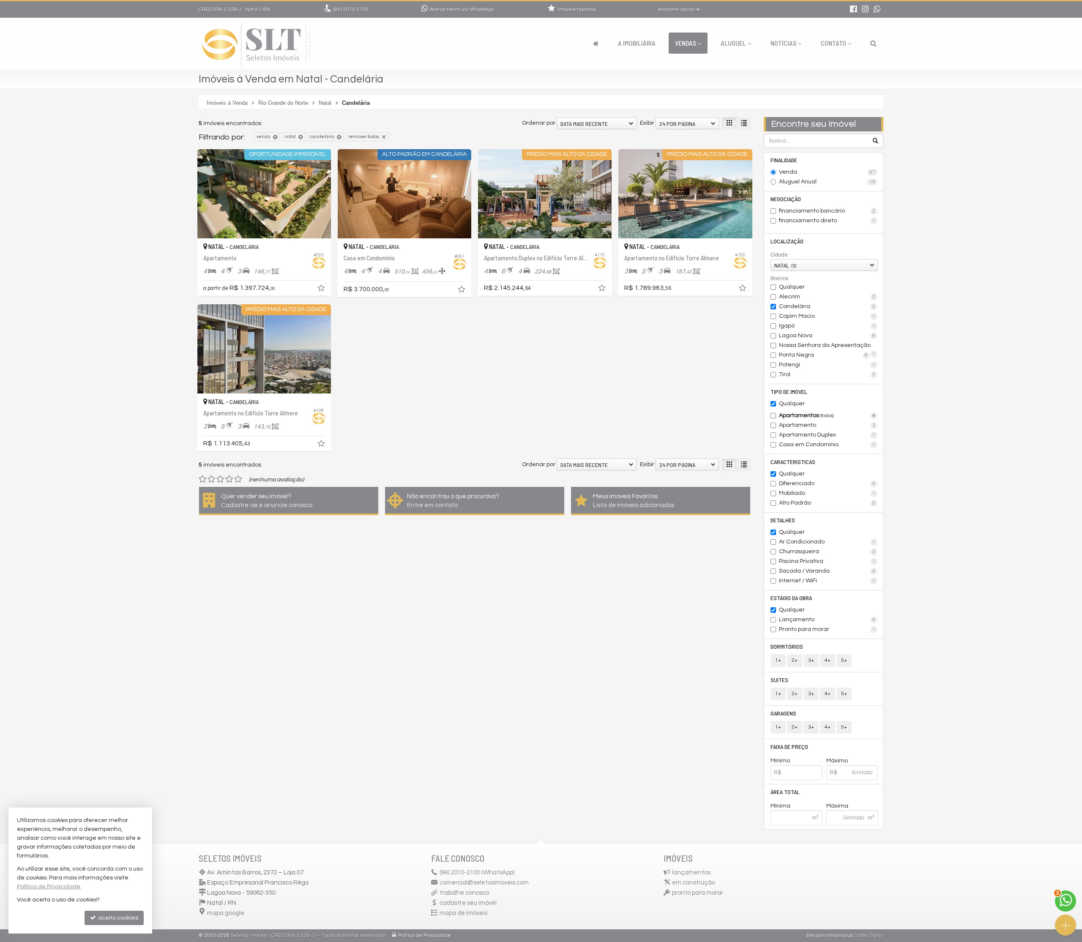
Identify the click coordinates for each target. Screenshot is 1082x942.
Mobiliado (827, 493)
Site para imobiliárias (829, 935)
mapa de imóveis (463, 913)
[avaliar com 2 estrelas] (212, 479)
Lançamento (827, 620)
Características (793, 461)
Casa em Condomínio (827, 445)
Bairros (779, 278)
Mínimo (780, 761)
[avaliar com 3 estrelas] (220, 479)
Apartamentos (827, 415)
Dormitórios (787, 646)
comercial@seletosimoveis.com (484, 882)
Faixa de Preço (789, 746)
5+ (844, 660)
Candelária (827, 306)
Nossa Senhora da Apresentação (827, 346)
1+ (778, 660)
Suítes (779, 679)
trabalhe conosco (464, 893)
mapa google (225, 913)
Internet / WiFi (827, 581)
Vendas (685, 43)
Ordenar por (538, 123)
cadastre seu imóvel (468, 903)
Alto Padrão (827, 503)
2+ (795, 660)
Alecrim (827, 297)
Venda (827, 172)
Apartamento (827, 425)
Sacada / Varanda (827, 571)
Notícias (783, 43)
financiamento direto (827, 221)
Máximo (837, 761)
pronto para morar (697, 893)
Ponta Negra (823, 355)
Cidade (779, 255)
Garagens (783, 713)
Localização (787, 241)
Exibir (647, 123)
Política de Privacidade (424, 935)
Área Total (785, 791)
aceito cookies (117, 918)
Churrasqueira (827, 551)
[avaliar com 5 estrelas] (238, 479)
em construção (693, 882)
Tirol (827, 374)
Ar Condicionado (827, 542)
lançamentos (691, 872)
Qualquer (792, 287)
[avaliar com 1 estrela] (203, 479)
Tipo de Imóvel (789, 391)
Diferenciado (827, 483)
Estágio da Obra (791, 597)
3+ (811, 660)
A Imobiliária (637, 43)
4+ (828, 660)
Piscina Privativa (827, 561)
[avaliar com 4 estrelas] (229, 479)
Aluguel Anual (827, 182)
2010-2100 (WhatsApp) (477, 872)
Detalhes (783, 520)
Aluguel (733, 43)
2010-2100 (351, 9)
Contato (833, 43)
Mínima (780, 806)
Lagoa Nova (827, 336)
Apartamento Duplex (827, 435)
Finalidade (784, 160)
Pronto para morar (827, 629)
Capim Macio (827, 316)
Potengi (827, 365)
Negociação (786, 198)
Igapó (827, 326)
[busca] (873, 43)
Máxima (837, 806)
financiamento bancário (827, 211)
